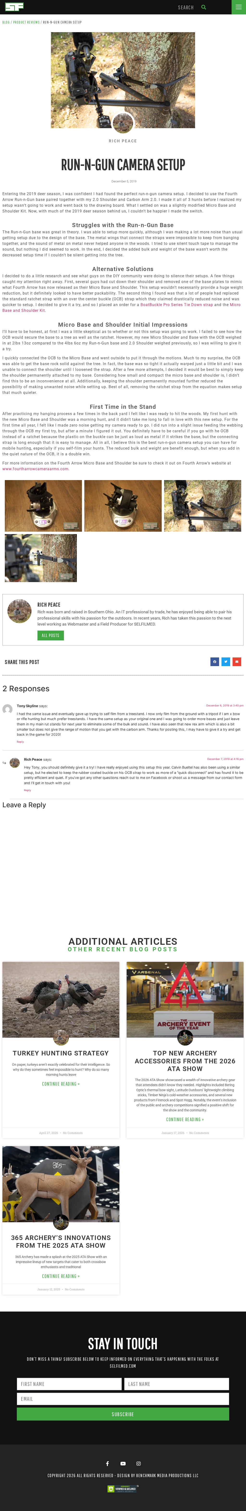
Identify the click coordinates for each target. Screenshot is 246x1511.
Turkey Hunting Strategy (61, 1053)
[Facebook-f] (107, 1464)
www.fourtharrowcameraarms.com (35, 469)
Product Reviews (26, 22)
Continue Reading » (61, 1084)
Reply (20, 741)
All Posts (51, 635)
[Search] (204, 7)
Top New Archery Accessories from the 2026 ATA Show (185, 1061)
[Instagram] (138, 1464)
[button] (239, 7)
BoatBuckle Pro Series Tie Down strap (177, 304)
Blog (6, 22)
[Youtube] (123, 1464)
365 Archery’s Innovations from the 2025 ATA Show (61, 1241)
